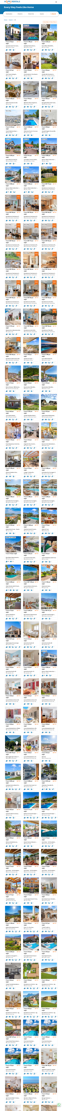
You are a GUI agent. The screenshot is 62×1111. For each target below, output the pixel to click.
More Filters (53, 22)
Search (54, 14)
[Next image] (20, 32)
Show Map (46, 22)
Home (5, 20)
